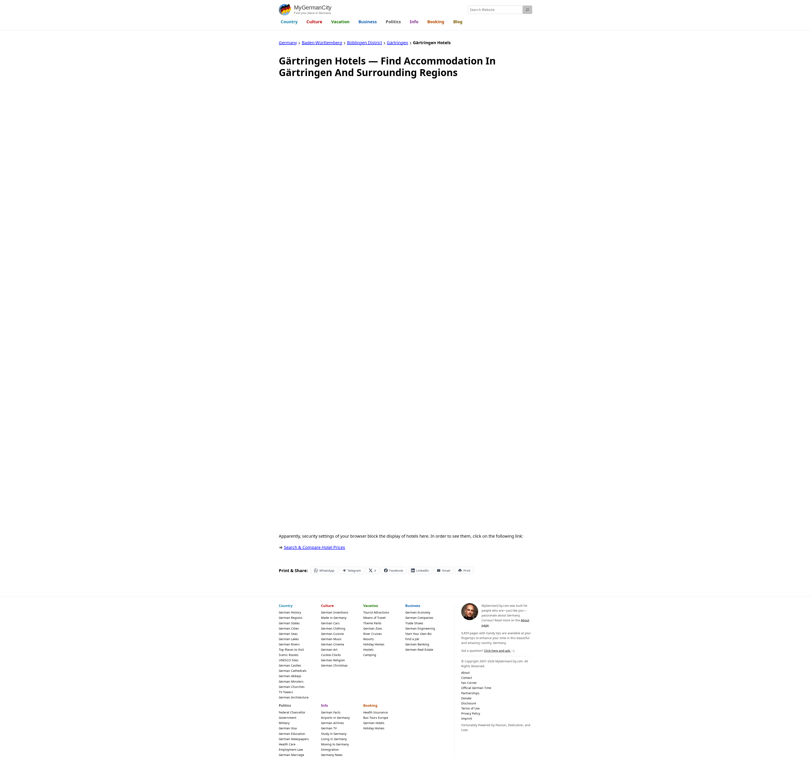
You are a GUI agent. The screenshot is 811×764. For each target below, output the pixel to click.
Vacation (370, 605)
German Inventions (334, 612)
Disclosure (468, 703)
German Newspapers (294, 739)
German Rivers (289, 644)
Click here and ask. (497, 651)
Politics (285, 705)
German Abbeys (290, 676)
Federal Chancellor (292, 712)
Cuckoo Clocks (331, 655)
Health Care (287, 744)
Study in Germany (333, 734)
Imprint (466, 718)
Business (412, 605)
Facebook (396, 570)
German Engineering (420, 628)
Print (466, 570)
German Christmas (334, 665)
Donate (466, 698)
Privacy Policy (470, 713)
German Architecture (294, 697)
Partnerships (470, 693)
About (465, 673)
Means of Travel (374, 618)
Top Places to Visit (291, 650)
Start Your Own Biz (418, 634)
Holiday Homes (373, 644)
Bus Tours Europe (375, 718)
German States (289, 623)
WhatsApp (326, 570)
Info (324, 705)
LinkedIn (422, 570)
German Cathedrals (292, 671)
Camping (369, 655)
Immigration (330, 750)
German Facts (330, 712)
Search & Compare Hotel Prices (314, 547)
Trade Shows (414, 623)
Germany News (332, 755)
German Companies (419, 618)
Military (284, 723)
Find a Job (412, 639)
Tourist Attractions (376, 612)
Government (287, 718)
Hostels (368, 650)
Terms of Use (470, 708)
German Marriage (291, 755)
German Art (329, 650)
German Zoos (372, 628)
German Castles (290, 665)
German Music (331, 639)
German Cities (289, 628)
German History (290, 612)
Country (286, 605)
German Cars (330, 623)
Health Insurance (375, 712)
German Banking (417, 644)
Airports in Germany (335, 718)
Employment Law (291, 750)
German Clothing (333, 628)
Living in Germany (334, 739)
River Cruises (372, 634)
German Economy (417, 612)
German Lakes (289, 639)
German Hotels (373, 723)
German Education (292, 734)
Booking (370, 705)
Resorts (368, 639)
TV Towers (286, 692)
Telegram (354, 570)
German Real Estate (419, 650)
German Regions (290, 618)
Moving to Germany (335, 744)
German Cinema (332, 644)
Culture (327, 605)
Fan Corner (469, 683)
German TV (329, 728)
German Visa (288, 728)
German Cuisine (332, 634)
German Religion (333, 660)
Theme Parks (372, 623)
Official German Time (476, 688)
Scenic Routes (288, 655)
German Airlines (332, 723)
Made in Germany (333, 618)
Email (446, 570)
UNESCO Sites (288, 660)
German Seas (288, 634)
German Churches (292, 687)
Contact (466, 678)
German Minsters (291, 681)
